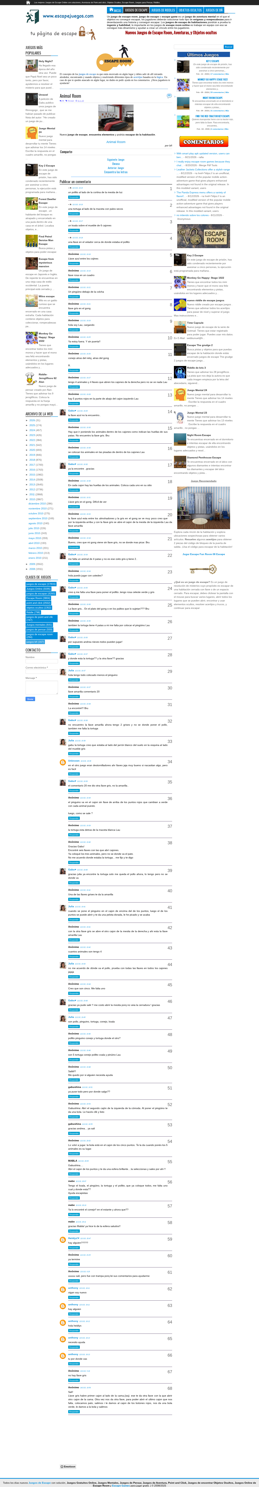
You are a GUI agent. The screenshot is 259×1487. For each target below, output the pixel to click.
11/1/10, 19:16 (77, 204)
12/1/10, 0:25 (85, 1272)
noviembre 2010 (38, 508)
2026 (32, 420)
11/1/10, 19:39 (86, 761)
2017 (32, 464)
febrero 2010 (36, 553)
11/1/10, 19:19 (85, 271)
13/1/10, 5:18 (85, 1371)
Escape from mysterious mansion (46, 263)
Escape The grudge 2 (200, 345)
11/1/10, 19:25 (85, 337)
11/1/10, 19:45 (80, 1017)
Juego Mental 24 (197, 390)
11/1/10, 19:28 (85, 394)
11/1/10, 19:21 (85, 287)
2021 (32, 445)
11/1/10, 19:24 (85, 321)
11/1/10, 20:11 (81, 1222)
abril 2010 (34, 543)
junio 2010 (35, 533)
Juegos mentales (35, 624)
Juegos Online (34, 588)
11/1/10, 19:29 (82, 411)
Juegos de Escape (136, 10)
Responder (74, 197)
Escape (71, 101)
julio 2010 (34, 528)
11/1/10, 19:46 (85, 1034)
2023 (32, 435)
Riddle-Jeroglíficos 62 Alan (48, 378)
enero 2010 (35, 557)
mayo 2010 (35, 538)
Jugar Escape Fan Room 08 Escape (204, 554)
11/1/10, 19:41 (85, 890)
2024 (32, 430)
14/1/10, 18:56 (85, 1388)
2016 (32, 469)
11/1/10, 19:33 (85, 514)
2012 (32, 489)
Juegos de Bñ (214, 10)
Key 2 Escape (47, 165)
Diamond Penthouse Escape (204, 457)
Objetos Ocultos (190, 10)
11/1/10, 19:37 (82, 654)
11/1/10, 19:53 (85, 1104)
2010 (32, 499)
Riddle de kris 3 (196, 367)
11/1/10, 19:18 (77, 238)
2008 (32, 569)
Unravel (43, 94)
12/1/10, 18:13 (84, 1338)
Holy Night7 (46, 61)
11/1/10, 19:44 (85, 984)
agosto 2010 (36, 523)
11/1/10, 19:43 (80, 964)
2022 (32, 440)
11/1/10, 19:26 (85, 354)
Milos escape (47, 296)
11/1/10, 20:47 (85, 1238)
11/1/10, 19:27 (85, 378)
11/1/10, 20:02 (85, 1141)
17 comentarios (217, 74)
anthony (73, 1287)
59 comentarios (217, 92)
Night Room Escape (213, 97)
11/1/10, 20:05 (83, 1161)
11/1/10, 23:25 (85, 1255)
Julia (71, 670)
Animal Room (70, 95)
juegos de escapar (36, 593)
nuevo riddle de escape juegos (205, 300)
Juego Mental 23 (197, 412)
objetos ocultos (34, 607)
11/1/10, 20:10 (81, 1205)
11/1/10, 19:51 (87, 1087)
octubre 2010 (36, 513)
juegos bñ (31, 641)
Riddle (29, 612)
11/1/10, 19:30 (85, 427)
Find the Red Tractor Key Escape (213, 116)
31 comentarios (217, 111)
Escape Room (34, 598)
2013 (32, 484)
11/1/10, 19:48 (85, 1067)
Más (227, 74)
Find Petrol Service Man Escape (46, 240)
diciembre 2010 (38, 503)
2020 (32, 450)
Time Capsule (195, 322)
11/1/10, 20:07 (81, 1181)
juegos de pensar (36, 629)
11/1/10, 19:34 (85, 538)
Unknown (74, 760)
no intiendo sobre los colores (193, 215)
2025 (32, 425)
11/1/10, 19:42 (85, 947)
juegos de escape (36, 584)
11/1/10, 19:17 (77, 221)
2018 (32, 459)
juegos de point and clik (39, 617)
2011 (32, 494)
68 (169, 95)
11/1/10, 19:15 (77, 188)
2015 (32, 474)
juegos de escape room (39, 634)
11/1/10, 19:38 (85, 704)
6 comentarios (217, 129)
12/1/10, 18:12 (84, 1321)
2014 (32, 479)
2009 (32, 564)
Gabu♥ (72, 410)
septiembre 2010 (38, 518)
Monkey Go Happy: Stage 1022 (47, 337)
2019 (32, 454)
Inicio (117, 10)
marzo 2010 (36, 548)
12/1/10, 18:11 (84, 1288)
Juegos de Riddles (163, 10)
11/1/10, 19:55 (87, 1124)
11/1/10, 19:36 (82, 588)
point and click (34, 602)
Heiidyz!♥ (73, 1238)
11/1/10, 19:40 (85, 842)
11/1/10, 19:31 (85, 497)
